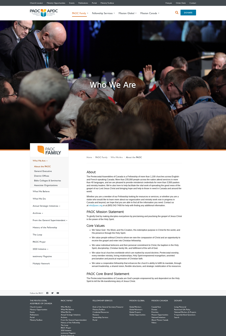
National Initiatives (158, 317)
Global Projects (135, 312)
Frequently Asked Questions (184, 314)
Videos (153, 322)
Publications (83, 3)
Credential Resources (101, 312)
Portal (94, 3)
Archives (37, 213)
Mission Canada (159, 300)
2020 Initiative (40, 249)
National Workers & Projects (185, 312)
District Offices (41, 175)
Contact (193, 3)
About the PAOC (42, 166)
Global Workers (135, 307)
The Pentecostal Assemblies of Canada (44, 13)
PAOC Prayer (39, 241)
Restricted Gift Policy (182, 309)
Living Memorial (180, 307)
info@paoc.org (95, 205)
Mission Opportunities (159, 314)
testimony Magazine (42, 256)
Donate (188, 12)
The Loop (37, 234)
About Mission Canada (159, 320)
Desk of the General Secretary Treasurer (108, 307)
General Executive (43, 171)
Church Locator (36, 3)
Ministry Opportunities (56, 3)
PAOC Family (49, 150)
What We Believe (41, 191)
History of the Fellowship (45, 227)
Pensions (96, 314)
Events (72, 3)
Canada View (156, 307)
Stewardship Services (100, 317)
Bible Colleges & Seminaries (47, 180)
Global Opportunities (137, 314)
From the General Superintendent (49, 220)
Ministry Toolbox (107, 3)
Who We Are (39, 160)
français (169, 3)
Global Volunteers (135, 309)
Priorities (154, 312)
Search (176, 317)
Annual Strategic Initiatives (46, 205)
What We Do (39, 198)
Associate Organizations (46, 185)
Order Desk (181, 3)
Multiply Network (41, 263)
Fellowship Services (102, 300)
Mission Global (137, 300)
